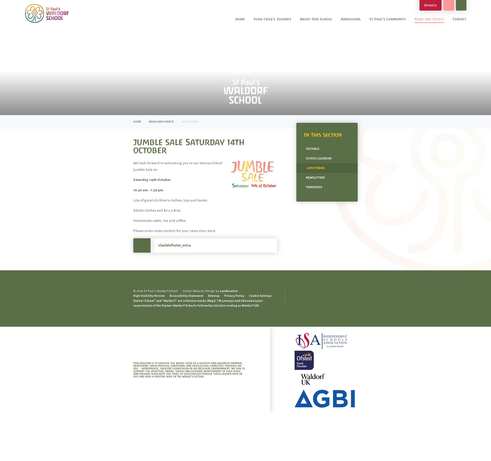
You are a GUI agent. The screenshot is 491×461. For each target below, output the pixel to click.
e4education (229, 291)
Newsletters (315, 177)
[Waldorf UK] (326, 379)
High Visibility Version (149, 295)
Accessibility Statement (186, 295)
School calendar (319, 158)
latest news (190, 121)
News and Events (161, 121)
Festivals (312, 148)
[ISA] (326, 341)
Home (137, 121)
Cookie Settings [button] (260, 295)
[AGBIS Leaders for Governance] (326, 398)
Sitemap (214, 295)
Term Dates (314, 187)
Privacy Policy (234, 295)
